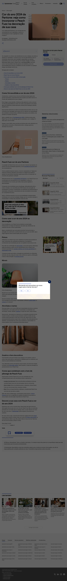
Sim (28, 290)
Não (21, 290)
